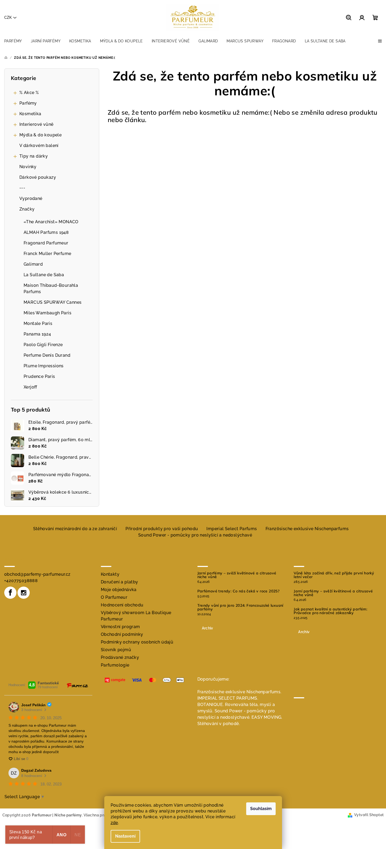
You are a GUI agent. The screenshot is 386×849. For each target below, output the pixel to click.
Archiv (207, 628)
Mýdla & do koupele (40, 134)
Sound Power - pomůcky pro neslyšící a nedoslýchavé (195, 535)
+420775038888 (21, 580)
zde (114, 822)
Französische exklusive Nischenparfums (307, 528)
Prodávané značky (120, 657)
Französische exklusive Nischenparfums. (239, 691)
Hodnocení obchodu (122, 604)
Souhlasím (261, 808)
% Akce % (29, 92)
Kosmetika (30, 113)
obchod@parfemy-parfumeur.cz (37, 574)
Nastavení (125, 836)
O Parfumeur (114, 597)
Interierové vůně (36, 124)
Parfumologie (115, 665)
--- (22, 187)
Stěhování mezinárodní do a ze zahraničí (75, 528)
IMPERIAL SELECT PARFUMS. (227, 698)
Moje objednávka (119, 589)
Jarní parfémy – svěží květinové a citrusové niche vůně (236, 575)
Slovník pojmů (116, 649)
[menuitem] (13, 41)
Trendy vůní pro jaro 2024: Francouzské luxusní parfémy (240, 607)
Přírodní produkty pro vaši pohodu (161, 528)
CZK (8, 17)
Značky (26, 209)
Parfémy (28, 103)
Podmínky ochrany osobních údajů (137, 642)
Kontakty (110, 574)
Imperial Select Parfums (231, 528)
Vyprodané (30, 198)
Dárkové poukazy (37, 177)
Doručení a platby (119, 581)
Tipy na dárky (33, 156)
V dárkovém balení (39, 145)
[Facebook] (10, 593)
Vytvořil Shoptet (369, 815)
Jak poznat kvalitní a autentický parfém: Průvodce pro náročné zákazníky (330, 611)
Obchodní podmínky (122, 634)
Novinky (28, 166)
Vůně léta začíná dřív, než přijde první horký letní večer (334, 575)
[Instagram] (24, 593)
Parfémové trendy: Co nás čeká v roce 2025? (238, 591)
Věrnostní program (120, 626)
